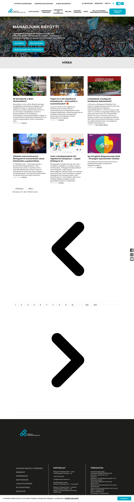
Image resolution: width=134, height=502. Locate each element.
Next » (30, 188)
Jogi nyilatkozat (24, 484)
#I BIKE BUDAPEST (63, 3)
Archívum (20, 491)
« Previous (19, 188)
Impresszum (22, 476)
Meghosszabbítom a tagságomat (28, 50)
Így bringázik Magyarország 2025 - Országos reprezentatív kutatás (104, 157)
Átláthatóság (23, 487)
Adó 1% (108, 3)
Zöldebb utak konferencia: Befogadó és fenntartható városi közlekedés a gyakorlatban (28, 158)
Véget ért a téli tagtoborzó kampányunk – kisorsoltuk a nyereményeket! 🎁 (63, 101)
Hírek (85, 11)
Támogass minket (117, 11)
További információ (71, 498)
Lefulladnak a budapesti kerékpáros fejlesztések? (100, 100)
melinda (24, 123)
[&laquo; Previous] (68, 303)
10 (73, 305)
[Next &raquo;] (68, 414)
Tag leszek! (19, 43)
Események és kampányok (58, 11)
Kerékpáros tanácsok (46, 11)
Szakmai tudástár (77, 11)
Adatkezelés (22, 480)
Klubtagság (87, 3)
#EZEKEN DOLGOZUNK (44, 3)
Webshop (99, 3)
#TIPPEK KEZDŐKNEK (23, 3)
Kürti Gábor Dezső (101, 125)
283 (95, 305)
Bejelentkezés (36, 43)
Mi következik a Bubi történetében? (23, 100)
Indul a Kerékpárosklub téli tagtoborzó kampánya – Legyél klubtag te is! (65, 158)
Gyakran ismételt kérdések (29, 468)
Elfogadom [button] (124, 498)
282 (87, 305)
